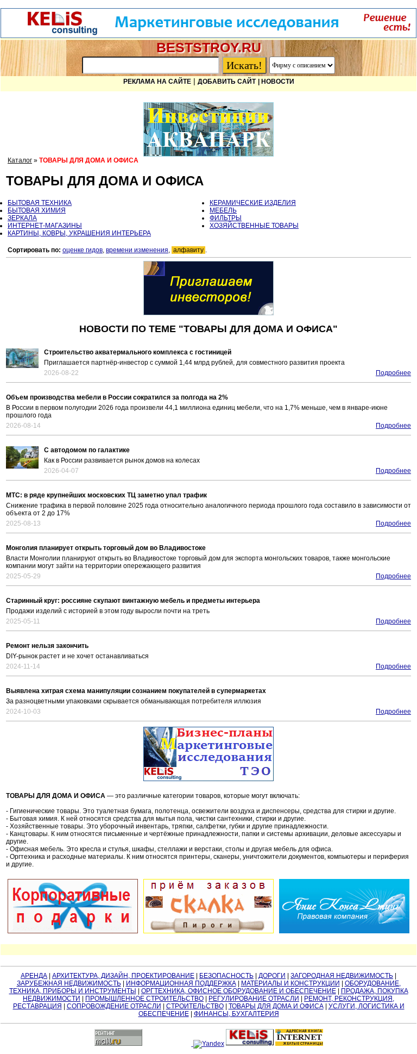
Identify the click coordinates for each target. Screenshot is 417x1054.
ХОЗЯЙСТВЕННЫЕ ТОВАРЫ (254, 225)
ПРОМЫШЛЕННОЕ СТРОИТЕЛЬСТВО (144, 998)
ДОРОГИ (272, 976)
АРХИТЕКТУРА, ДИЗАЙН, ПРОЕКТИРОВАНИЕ (123, 976)
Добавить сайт (227, 81)
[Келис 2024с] (208, 754)
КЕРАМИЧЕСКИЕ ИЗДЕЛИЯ (253, 203)
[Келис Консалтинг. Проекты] (208, 288)
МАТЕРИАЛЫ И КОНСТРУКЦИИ (290, 983)
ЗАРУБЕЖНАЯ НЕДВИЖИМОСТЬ (69, 983)
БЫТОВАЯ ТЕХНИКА (40, 203)
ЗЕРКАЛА (22, 218)
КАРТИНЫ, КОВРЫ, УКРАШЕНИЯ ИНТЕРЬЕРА (79, 233)
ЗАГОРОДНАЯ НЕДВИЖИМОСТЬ (341, 976)
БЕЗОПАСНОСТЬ (226, 976)
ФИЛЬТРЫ (226, 218)
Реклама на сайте (157, 81)
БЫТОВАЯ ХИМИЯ (37, 210)
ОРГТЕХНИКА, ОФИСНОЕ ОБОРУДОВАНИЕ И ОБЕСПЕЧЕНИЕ (238, 991)
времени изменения (137, 250)
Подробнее (393, 373)
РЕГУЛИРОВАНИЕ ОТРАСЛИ (253, 998)
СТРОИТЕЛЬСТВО (195, 1006)
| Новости (276, 81)
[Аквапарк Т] (208, 129)
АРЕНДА (34, 976)
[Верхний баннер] (208, 36)
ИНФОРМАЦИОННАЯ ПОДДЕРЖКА (181, 983)
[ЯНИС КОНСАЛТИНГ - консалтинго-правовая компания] (344, 906)
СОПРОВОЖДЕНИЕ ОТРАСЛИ (114, 1006)
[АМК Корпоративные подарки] (73, 906)
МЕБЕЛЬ (223, 210)
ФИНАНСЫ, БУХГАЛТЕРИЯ (236, 1014)
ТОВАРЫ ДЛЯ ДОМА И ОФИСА (276, 1006)
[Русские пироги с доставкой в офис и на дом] (208, 906)
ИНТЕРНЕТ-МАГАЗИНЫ (45, 225)
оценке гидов (82, 250)
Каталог (20, 160)
